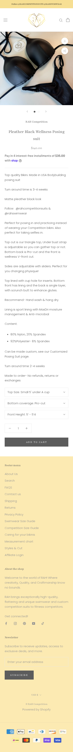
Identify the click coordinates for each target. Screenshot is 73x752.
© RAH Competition (36, 704)
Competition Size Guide (22, 528)
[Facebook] (6, 623)
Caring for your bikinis (20, 535)
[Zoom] (64, 41)
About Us (11, 474)
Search (10, 480)
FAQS (8, 487)
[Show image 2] (39, 112)
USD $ (34, 694)
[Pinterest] (24, 623)
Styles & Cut (13, 548)
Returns (10, 508)
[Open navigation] (5, 20)
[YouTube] (33, 623)
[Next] (46, 111)
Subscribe (19, 675)
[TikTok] (42, 623)
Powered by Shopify (36, 709)
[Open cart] (67, 20)
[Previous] (27, 111)
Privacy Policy (14, 514)
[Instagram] (15, 623)
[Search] (61, 20)
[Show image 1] (34, 112)
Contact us (13, 494)
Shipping (11, 501)
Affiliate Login (14, 555)
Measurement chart (19, 541)
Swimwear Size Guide (20, 521)
